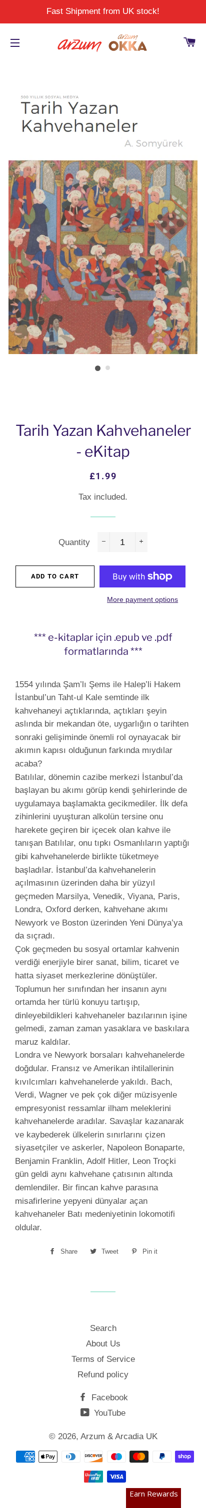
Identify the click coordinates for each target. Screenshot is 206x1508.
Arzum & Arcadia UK (119, 1436)
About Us (103, 1343)
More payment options (142, 599)
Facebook (108, 1397)
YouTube (109, 1413)
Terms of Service (103, 1359)
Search (103, 1328)
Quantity (74, 542)
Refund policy (103, 1374)
